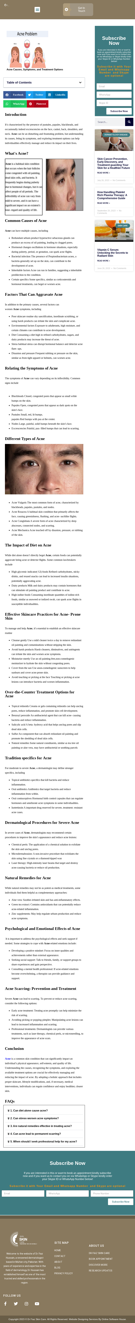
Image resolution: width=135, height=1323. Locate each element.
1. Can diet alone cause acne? (29, 1110)
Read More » (103, 173)
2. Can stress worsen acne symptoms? (34, 1118)
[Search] (129, 122)
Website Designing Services (83, 1319)
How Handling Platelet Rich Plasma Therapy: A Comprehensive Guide (112, 195)
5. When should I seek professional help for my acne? (43, 1141)
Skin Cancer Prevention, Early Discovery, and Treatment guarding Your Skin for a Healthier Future (113, 163)
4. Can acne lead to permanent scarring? (35, 1133)
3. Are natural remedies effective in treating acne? (41, 1126)
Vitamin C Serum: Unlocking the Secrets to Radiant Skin (112, 252)
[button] (37, 9)
